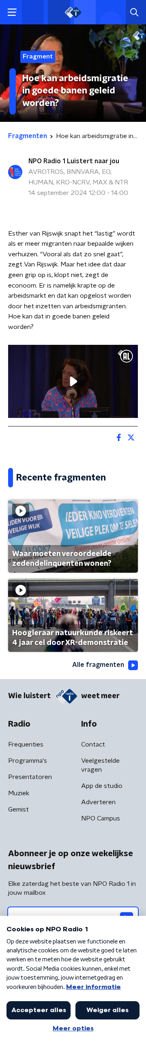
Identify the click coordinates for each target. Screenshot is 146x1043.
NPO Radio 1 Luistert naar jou (73, 161)
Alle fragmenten (98, 665)
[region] (73, 381)
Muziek (18, 793)
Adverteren (98, 802)
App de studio (101, 786)
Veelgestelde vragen (100, 765)
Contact (93, 744)
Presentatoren (30, 777)
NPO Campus (100, 818)
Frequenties (25, 744)
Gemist (18, 809)
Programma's (27, 760)
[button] (12, 12)
